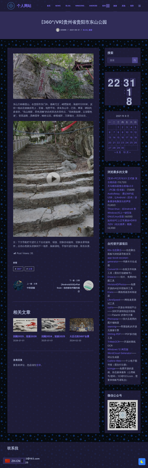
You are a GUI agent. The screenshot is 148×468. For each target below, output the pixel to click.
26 (135, 142)
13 (110, 137)
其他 (123, 6)
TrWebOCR (113, 341)
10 (127, 132)
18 (131, 137)
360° (18, 269)
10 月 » (127, 152)
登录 (132, 6)
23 (122, 142)
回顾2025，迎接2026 (25, 336)
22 (118, 142)
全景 (29, 269)
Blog (68, 6)
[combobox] (120, 60)
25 (131, 142)
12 (135, 132)
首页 (48, 6)
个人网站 (24, 5)
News (58, 6)
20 (109, 142)
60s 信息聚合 (115, 250)
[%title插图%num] (53, 179)
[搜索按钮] (135, 60)
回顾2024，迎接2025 (53, 336)
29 (118, 147)
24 (126, 142)
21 (114, 142)
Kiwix (110, 292)
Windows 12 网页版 (118, 349)
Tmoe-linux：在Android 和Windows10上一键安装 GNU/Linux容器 (122, 212)
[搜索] (139, 6)
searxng (112, 326)
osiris (110, 307)
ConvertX (113, 269)
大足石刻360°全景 (79, 336)
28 (114, 147)
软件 (104, 6)
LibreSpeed (114, 299)
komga (111, 368)
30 (122, 147)
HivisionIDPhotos (117, 284)
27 (109, 147)
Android (93, 6)
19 (135, 137)
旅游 (115, 6)
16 (122, 137)
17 (127, 137)
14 (114, 137)
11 (131, 132)
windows (79, 6)
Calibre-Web (114, 360)
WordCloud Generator (120, 353)
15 (118, 137)
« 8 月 (117, 152)
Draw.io (112, 276)
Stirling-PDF (114, 334)
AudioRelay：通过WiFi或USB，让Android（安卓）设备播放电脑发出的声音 (122, 197)
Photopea (113, 318)
